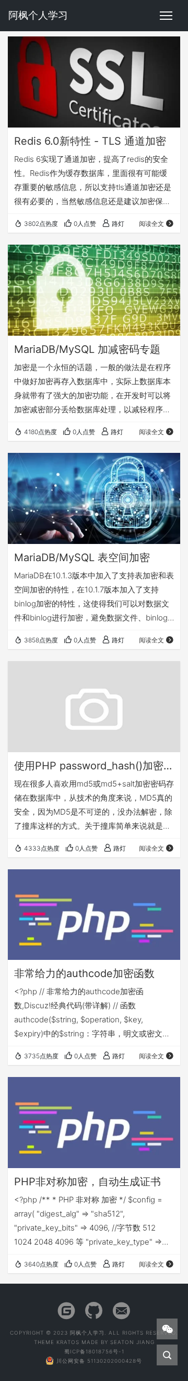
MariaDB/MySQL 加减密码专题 (87, 349)
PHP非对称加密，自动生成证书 (87, 1181)
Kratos (67, 1342)
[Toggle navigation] (166, 15)
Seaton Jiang (132, 1342)
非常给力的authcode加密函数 (84, 973)
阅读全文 (151, 223)
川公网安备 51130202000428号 (99, 1361)
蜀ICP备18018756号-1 (94, 1351)
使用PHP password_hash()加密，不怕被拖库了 (94, 765)
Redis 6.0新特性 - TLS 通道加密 (90, 141)
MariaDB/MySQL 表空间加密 (82, 557)
